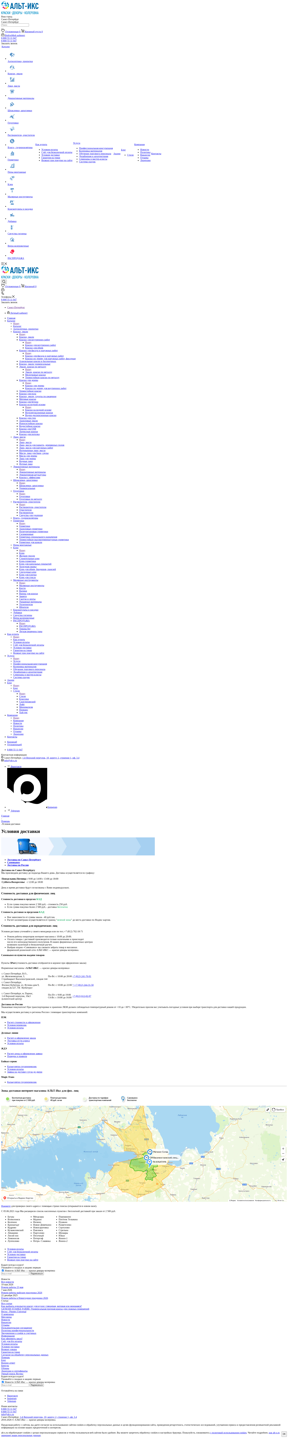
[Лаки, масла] (21, 80)
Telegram (15, 810)
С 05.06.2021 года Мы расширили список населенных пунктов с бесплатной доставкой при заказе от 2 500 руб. (58, 1211)
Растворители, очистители (32, 507)
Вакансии (6, 1322)
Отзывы (5, 1325)
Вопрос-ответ (8, 1363)
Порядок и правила (17, 1056)
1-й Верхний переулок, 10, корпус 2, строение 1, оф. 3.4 (50, 758)
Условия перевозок (17, 1025)
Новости (5, 1319)
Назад (16, 323)
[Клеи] (21, 178)
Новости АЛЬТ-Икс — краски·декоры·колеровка (29, 1270)
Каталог (17, 326)
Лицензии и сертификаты (14, 1371)
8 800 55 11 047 (9, 38)
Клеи (21, 553)
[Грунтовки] (21, 117)
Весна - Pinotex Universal (13, 1311)
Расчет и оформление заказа (21, 1038)
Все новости (7, 1282)
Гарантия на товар (10, 1352)
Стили (22, 696)
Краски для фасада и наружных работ (44, 356)
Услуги (16, 661)
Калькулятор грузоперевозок (22, 1066)
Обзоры (5, 1368)
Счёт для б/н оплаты (11, 1341)
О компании (7, 1314)
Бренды (5, 1365)
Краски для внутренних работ (40, 345)
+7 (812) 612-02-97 (81, 996)
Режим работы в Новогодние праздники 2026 (24, 1298)
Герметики (24, 526)
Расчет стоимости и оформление (23, 1022)
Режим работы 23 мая (12, 1287)
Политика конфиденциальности (17, 1330)
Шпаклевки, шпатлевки (31, 485)
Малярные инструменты (31, 585)
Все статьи (6, 1303)
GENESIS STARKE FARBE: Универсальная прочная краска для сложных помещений (45, 1309)
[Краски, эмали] (21, 67)
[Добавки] (21, 215)
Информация (8, 1336)
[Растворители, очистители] (21, 129)
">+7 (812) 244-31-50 (83, 985)
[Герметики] (21, 153)
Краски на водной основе (38, 410)
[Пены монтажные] (21, 166)
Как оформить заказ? (11, 1338)
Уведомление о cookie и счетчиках (18, 1333)
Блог (15, 688)
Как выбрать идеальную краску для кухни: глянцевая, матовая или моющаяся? (41, 1306)
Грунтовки (24, 496)
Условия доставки (10, 1346)
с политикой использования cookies (228, 1432)
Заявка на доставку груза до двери (24, 1072)
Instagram (52, 807)
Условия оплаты (15, 1027)
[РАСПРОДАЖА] (21, 252)
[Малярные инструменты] (21, 190)
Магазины (6, 1317)
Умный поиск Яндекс (12, 1373)
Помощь (5, 1357)
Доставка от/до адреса (18, 1040)
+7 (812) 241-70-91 (81, 976)
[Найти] (2, 28)
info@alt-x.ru (10, 760)
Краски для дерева (34, 385)
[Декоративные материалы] (21, 92)
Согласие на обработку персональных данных (24, 1355)
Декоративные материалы (32, 472)
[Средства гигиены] (21, 227)
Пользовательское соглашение (16, 1327)
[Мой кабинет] (2, 290)
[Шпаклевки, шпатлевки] (21, 104)
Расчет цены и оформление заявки (24, 1053)
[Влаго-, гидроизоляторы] (21, 141)
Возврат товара (9, 1349)
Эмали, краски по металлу (38, 372)
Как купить (19, 639)
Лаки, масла (25, 442)
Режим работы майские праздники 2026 (21, 1292)
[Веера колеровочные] (21, 240)
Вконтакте (16, 766)
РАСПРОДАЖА (27, 626)
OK (284, 1434)
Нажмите (6, 1206)
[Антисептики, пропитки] (21, 55)
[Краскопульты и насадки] (21, 203)
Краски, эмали (26, 337)
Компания (18, 720)
